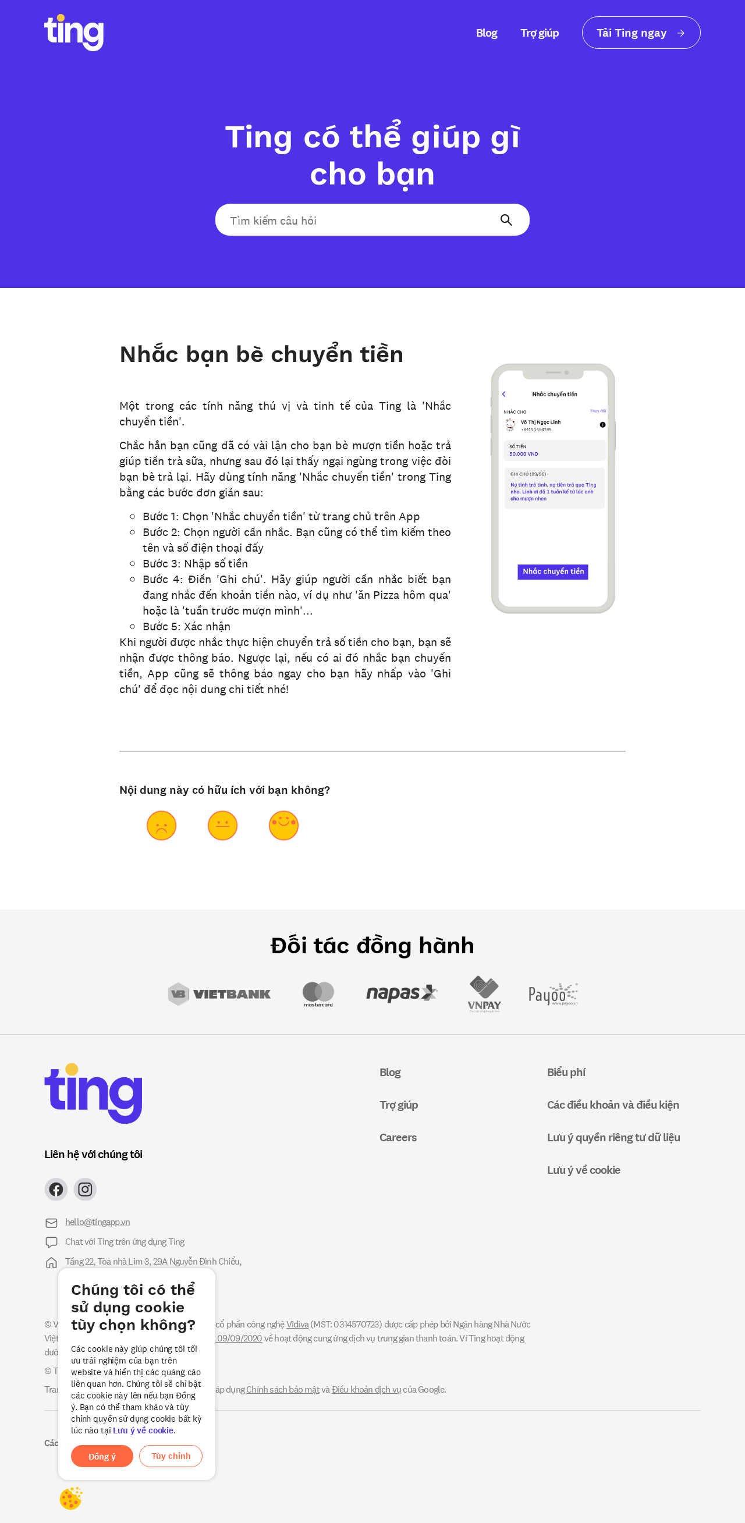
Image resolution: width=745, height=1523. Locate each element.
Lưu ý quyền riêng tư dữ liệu (613, 1136)
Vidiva (297, 1324)
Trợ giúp (539, 32)
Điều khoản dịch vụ (367, 1389)
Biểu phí (566, 1071)
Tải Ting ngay (633, 32)
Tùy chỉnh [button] (171, 1456)
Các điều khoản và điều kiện (613, 1104)
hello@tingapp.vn (97, 1221)
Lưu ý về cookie (143, 1430)
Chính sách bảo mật (283, 1389)
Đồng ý (102, 1456)
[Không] (162, 826)
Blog (486, 32)
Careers (398, 1136)
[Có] (284, 826)
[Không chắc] (223, 826)
